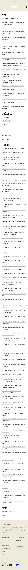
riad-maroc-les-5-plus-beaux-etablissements (13, 89)
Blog (3, 554)
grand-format (5, 132)
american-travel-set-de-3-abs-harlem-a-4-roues (14, 195)
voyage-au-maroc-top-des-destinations (12, 102)
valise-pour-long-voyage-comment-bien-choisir (14, 99)
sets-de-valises (6, 121)
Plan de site (4, 551)
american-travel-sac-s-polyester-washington (14, 180)
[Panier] (25, 7)
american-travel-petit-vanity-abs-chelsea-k (13, 370)
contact (4, 515)
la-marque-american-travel (9, 511)
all (2, 128)
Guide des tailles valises (6, 548)
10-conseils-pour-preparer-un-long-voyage (13, 86)
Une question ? (18, 540)
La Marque (4, 542)
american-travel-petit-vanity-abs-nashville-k (13, 273)
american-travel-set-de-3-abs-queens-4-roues (13, 148)
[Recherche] (5, 7)
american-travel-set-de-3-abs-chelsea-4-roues (14, 256)
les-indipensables (6, 135)
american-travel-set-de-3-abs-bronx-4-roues (13, 266)
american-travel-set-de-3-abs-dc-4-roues (12, 491)
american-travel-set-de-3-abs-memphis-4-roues (14, 269)
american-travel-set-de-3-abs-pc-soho (11, 247)
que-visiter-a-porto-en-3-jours (10, 18)
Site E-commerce (10, 559)
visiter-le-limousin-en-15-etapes (10, 43)
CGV (3, 540)
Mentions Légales (5, 545)
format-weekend (6, 117)
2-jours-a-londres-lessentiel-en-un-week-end (13, 28)
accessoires (5, 124)
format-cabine (5, 139)
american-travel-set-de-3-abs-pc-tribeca (12, 238)
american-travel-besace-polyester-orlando (13, 344)
